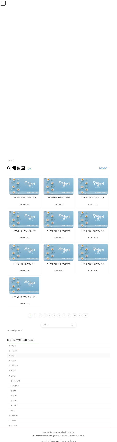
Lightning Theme (58, 436)
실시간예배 (13, 351)
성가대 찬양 (13, 365)
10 (74, 315)
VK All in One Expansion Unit (74, 436)
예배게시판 (13, 425)
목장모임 (12, 375)
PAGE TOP (111, 425)
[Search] (72, 324)
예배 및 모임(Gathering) (20, 340)
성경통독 (12, 420)
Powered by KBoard (14, 331)
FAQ (12, 410)
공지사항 (14, 405)
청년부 (13, 390)
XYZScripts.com (70, 441)
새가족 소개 (13, 415)
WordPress (45, 436)
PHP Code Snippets (48, 441)
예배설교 (12, 355)
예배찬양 (12, 360)
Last (86, 315)
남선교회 (14, 400)
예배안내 (12, 346)
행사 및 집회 (15, 380)
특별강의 (12, 370)
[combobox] (104, 168)
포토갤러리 (15, 386)
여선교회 (14, 395)
